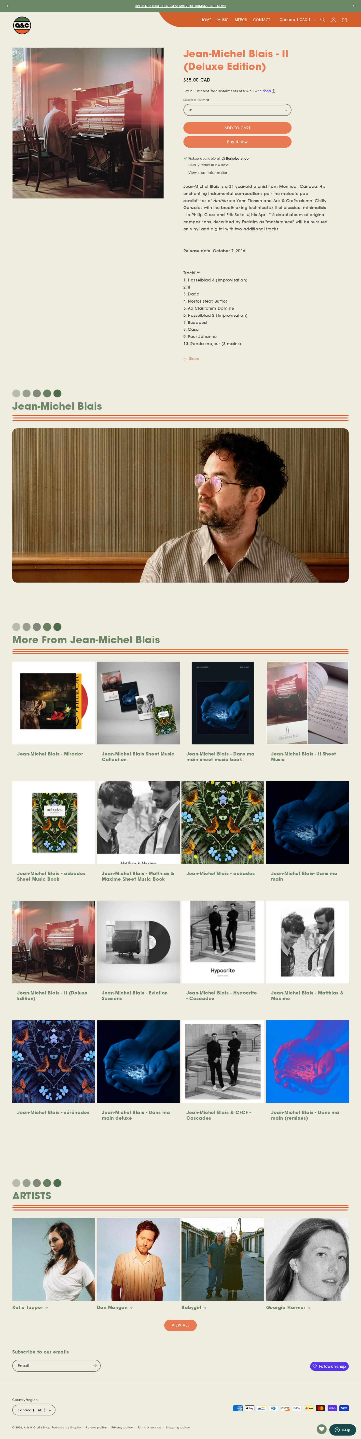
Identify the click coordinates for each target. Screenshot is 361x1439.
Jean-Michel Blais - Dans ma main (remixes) (305, 1115)
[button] (322, 19)
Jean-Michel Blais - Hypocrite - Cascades (221, 995)
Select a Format (196, 100)
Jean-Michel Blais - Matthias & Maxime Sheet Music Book (138, 876)
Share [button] (194, 358)
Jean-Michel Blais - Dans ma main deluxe (136, 1115)
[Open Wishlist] (322, 1429)
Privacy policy (122, 1427)
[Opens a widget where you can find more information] (342, 1430)
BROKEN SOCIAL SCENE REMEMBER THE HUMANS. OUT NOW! (180, 6)
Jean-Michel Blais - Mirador (50, 754)
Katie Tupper (27, 1307)
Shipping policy (178, 1427)
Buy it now (237, 142)
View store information (208, 172)
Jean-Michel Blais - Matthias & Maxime (307, 995)
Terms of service (149, 1427)
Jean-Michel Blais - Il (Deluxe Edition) (52, 995)
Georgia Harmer (285, 1307)
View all (180, 1325)
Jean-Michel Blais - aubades (220, 873)
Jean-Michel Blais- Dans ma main (304, 876)
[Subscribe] (94, 1366)
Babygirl (191, 1307)
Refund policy (96, 1427)
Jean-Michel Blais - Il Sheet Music (303, 756)
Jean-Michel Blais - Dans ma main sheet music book (220, 756)
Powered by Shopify (66, 1427)
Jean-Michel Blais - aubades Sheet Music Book (51, 876)
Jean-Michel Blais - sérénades (53, 1112)
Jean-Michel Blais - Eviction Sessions (135, 995)
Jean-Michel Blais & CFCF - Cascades (218, 1115)
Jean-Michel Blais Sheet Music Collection (138, 756)
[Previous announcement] (7, 6)
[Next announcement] (354, 6)
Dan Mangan (112, 1307)
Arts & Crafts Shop (37, 1427)
